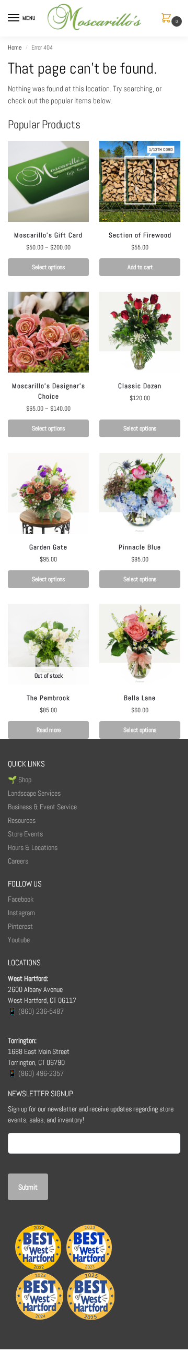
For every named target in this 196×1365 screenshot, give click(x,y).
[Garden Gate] (48, 493)
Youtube (19, 939)
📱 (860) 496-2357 (36, 1073)
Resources (22, 820)
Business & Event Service (42, 806)
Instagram (21, 912)
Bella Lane (140, 697)
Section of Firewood (140, 235)
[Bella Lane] (139, 644)
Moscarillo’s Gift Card (48, 235)
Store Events (25, 834)
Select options (48, 267)
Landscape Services (34, 793)
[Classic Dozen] (139, 332)
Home (14, 47)
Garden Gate (48, 547)
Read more (49, 730)
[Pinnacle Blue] (139, 493)
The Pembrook (48, 697)
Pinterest (20, 926)
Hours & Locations (32, 847)
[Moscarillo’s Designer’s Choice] (48, 332)
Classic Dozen (140, 385)
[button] (168, 18)
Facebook (20, 899)
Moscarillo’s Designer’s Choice (48, 391)
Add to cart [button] (140, 267)
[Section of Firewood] (139, 181)
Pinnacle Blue (140, 547)
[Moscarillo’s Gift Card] (48, 181)
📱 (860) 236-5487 (36, 1011)
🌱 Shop (20, 779)
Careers (18, 861)
